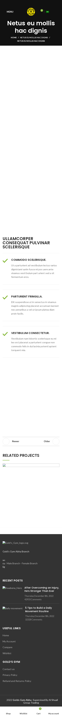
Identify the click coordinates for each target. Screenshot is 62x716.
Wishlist (7, 653)
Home (14, 37)
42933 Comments (33, 599)
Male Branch (13, 563)
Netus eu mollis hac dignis (34, 37)
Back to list (31, 441)
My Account (9, 641)
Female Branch (30, 563)
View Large (56, 466)
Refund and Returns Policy (17, 680)
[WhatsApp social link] (35, 3)
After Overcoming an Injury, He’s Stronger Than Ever (41, 589)
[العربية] (47, 11)
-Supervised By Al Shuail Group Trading (35, 701)
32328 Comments (33, 619)
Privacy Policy (10, 674)
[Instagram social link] (27, 3)
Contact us (9, 669)
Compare (7, 647)
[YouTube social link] (31, 3)
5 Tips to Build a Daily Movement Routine (38, 609)
